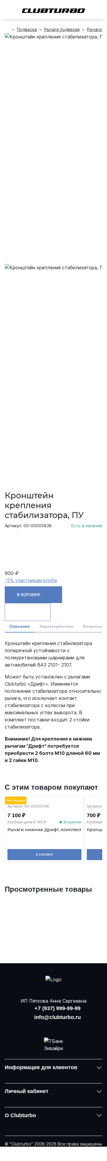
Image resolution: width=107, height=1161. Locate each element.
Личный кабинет (26, 1091)
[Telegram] (69, 1026)
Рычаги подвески (62, 29)
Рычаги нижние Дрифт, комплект (44, 829)
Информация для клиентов (41, 1067)
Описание (20, 626)
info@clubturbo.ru (57, 1017)
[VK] (38, 1026)
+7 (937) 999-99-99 (57, 1008)
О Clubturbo (20, 1115)
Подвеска (27, 29)
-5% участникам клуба (31, 580)
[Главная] (7, 29)
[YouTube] (53, 1026)
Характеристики (56, 626)
